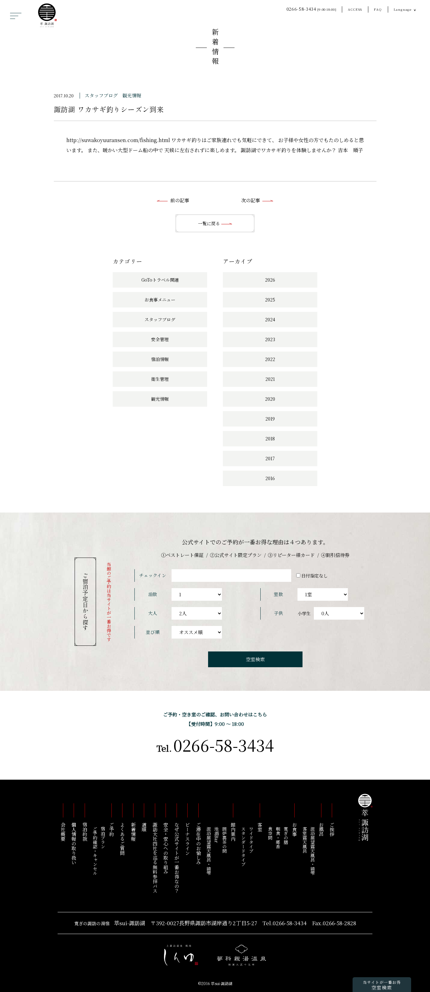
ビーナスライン (187, 838)
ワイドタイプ (251, 840)
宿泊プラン (103, 838)
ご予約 (111, 829)
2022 (270, 359)
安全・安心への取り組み (166, 848)
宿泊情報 (160, 359)
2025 (270, 299)
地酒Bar (216, 835)
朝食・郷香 (278, 838)
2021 (270, 379)
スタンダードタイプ (243, 846)
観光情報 (131, 95)
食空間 (270, 833)
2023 (270, 339)
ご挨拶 (332, 829)
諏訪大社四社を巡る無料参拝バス (155, 857)
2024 (270, 319)
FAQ (378, 9)
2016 (270, 478)
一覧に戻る (209, 223)
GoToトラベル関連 (160, 280)
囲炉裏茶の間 (224, 840)
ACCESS (355, 9)
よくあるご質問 (122, 838)
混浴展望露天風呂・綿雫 (312, 851)
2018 (270, 438)
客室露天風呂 (305, 840)
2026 (270, 280)
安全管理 (160, 339)
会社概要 (63, 831)
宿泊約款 (85, 831)
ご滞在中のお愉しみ (198, 843)
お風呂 (321, 829)
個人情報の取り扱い (74, 843)
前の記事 (179, 200)
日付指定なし (314, 575)
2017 (270, 458)
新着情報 (215, 47)
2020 (270, 399)
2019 (270, 419)
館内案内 (233, 831)
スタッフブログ (101, 95)
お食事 (294, 829)
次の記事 (250, 200)
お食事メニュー (159, 299)
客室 (260, 827)
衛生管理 (160, 379)
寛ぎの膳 (286, 835)
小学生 (304, 613)
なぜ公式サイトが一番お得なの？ (176, 857)
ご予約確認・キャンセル (95, 851)
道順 (144, 827)
